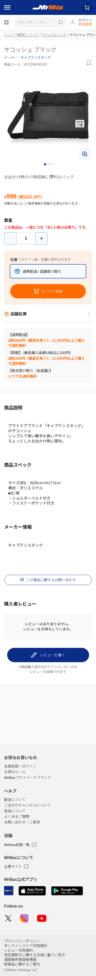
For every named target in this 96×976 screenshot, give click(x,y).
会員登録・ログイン (20, 766)
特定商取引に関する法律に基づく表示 (34, 955)
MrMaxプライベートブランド (27, 777)
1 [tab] (45, 164)
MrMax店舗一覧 (17, 845)
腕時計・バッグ (27, 35)
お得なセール (15, 772)
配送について (15, 799)
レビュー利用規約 (18, 950)
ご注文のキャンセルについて (27, 805)
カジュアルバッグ (54, 35)
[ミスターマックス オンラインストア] (48, 7)
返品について (15, 811)
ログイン (85, 20)
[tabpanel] (48, 117)
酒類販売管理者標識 (20, 959)
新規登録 (85, 24)
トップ (8, 35)
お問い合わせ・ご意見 (22, 822)
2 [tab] (48, 164)
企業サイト (13, 866)
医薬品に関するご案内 (22, 964)
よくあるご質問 (16, 816)
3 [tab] (51, 164)
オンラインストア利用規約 (25, 946)
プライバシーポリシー (22, 941)
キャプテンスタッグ (36, 57)
